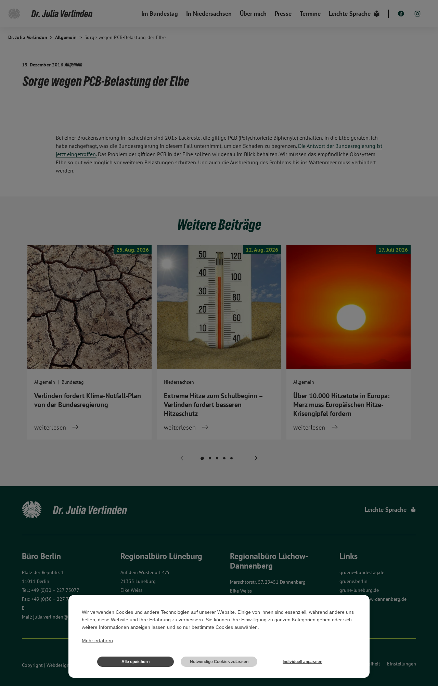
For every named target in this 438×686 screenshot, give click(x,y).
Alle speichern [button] (135, 661)
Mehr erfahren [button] (97, 640)
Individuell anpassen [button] (302, 661)
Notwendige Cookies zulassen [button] (219, 661)
